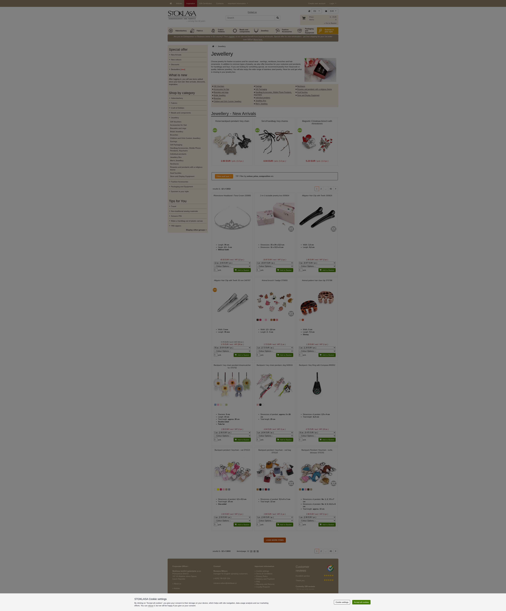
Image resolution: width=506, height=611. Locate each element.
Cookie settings (342, 602)
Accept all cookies (361, 602)
